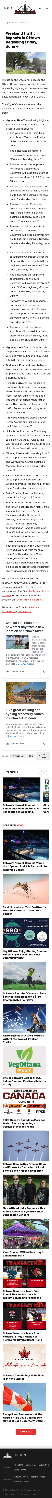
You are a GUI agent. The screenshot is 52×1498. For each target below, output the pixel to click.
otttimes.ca (9, 611)
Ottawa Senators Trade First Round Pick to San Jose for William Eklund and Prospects (22, 1294)
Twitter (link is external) (28, 599)
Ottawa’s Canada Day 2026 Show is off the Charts (23, 1377)
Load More (26, 1431)
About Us (18, 1465)
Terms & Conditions (27, 1494)
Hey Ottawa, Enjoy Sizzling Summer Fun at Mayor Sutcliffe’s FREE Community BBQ (25, 954)
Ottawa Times (21, 1476)
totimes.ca (31, 607)
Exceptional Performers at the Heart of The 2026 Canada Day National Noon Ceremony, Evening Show (24, 1419)
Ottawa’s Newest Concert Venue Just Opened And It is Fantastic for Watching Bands (21, 810)
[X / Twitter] (25, 1455)
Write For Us (20, 1469)
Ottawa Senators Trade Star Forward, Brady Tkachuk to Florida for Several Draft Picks (22, 1336)
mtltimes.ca (24, 611)
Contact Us (31, 1465)
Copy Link (44, 756)
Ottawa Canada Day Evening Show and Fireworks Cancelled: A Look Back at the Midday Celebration (24, 1167)
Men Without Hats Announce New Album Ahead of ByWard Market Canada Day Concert (24, 1211)
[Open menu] (47, 8)
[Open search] (40, 8)
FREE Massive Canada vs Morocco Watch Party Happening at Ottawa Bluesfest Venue (24, 1123)
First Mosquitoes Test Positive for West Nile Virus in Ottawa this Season (24, 910)
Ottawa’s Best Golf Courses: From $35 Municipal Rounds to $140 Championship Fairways (24, 996)
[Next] (46, 772)
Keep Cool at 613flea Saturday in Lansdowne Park (23, 1253)
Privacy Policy (9, 1494)
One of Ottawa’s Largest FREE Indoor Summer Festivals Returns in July (24, 1081)
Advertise (44, 1465)
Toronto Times (38, 1476)
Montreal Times (21, 1481)
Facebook (19, 756)
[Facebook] (21, 1455)
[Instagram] (16, 1455)
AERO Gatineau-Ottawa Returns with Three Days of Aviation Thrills (23, 1039)
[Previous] (41, 772)
